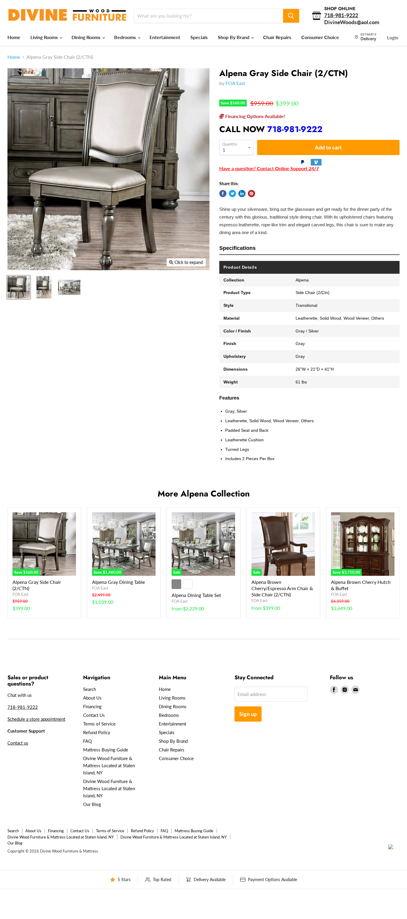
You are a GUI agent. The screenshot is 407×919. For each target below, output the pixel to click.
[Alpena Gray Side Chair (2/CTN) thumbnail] (18, 287)
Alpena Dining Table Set (196, 595)
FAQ (87, 741)
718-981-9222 (294, 129)
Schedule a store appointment (36, 719)
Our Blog (92, 804)
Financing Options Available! (254, 116)
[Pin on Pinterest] (251, 193)
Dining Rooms (87, 37)
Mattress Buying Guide (105, 749)
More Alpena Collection (204, 494)
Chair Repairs (277, 37)
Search (89, 689)
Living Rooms (44, 37)
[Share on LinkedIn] (242, 193)
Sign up (248, 714)
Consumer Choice (320, 37)
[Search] (291, 16)
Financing (92, 706)
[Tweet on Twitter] (232, 193)
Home (13, 37)
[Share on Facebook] (222, 193)
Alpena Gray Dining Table (118, 582)
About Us (92, 697)
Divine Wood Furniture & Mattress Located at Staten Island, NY (109, 765)
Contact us (17, 742)
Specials (199, 37)
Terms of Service (99, 723)
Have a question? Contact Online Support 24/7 (269, 168)
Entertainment (165, 37)
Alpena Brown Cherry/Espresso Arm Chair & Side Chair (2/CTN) (282, 588)
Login (392, 37)
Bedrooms (125, 37)
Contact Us (94, 715)
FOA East (235, 83)
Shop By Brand (234, 37)
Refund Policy (96, 732)
